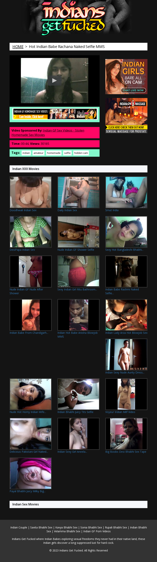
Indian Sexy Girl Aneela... (72, 451)
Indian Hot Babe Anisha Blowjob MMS (77, 334)
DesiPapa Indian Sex (22, 249)
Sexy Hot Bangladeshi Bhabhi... (124, 249)
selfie (67, 153)
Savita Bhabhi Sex (41, 527)
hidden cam (81, 153)
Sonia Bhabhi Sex (91, 527)
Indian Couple (18, 527)
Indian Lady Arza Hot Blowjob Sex (126, 333)
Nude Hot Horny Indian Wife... (28, 412)
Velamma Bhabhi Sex (67, 531)
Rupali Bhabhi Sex (116, 527)
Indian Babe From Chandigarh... (29, 333)
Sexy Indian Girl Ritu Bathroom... (77, 289)
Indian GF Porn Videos (97, 531)
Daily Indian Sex (67, 210)
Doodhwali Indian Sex (23, 210)
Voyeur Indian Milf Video (120, 412)
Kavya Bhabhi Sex (66, 527)
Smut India (112, 210)
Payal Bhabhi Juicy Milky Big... (28, 491)
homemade (54, 153)
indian (26, 153)
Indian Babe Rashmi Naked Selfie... (122, 291)
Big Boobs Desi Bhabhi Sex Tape (125, 451)
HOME (17, 46)
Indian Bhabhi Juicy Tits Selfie (75, 412)
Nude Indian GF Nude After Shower (26, 291)
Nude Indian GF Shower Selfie (75, 249)
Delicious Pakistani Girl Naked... (29, 451)
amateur (38, 153)
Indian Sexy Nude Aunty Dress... (124, 372)
